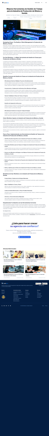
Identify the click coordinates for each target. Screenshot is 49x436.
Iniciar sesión (37, 2)
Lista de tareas (15, 295)
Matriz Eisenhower (16, 299)
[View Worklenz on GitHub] (8, 305)
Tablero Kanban (15, 296)
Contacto (3, 293)
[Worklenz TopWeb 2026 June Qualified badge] (3, 297)
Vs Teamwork (27, 294)
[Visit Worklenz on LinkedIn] (6, 305)
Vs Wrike (26, 297)
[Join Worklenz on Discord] (10, 305)
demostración (32, 214)
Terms (43, 305)
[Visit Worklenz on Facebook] (4, 305)
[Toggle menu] (46, 2)
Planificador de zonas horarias (18, 294)
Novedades (39, 297)
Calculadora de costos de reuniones (17, 292)
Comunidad (39, 294)
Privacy (46, 305)
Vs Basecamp (27, 293)
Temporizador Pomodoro (17, 298)
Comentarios (39, 293)
